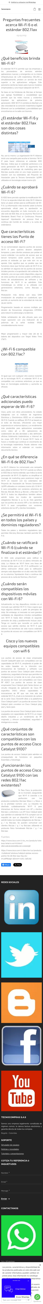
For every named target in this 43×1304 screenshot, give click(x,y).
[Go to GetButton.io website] (37, 1301)
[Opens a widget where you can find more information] (16, 1290)
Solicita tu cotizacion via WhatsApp (23, 2)
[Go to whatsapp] (37, 1297)
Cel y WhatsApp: (8, 1261)
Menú (39, 9)
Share (7, 865)
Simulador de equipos (10, 1145)
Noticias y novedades (10, 1149)
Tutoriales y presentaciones (12, 1154)
